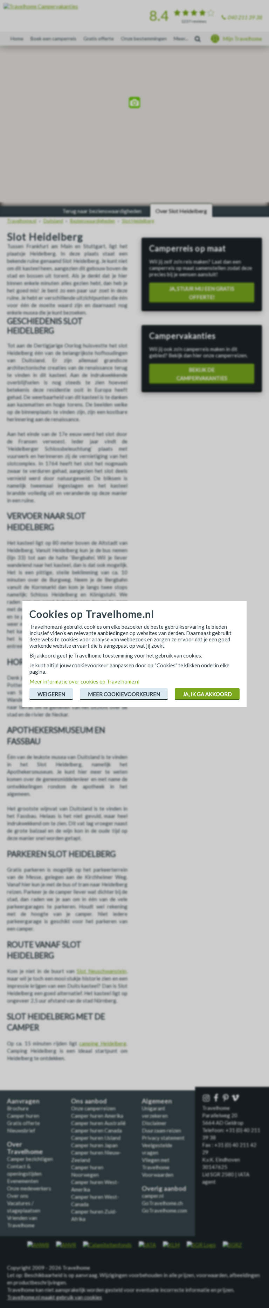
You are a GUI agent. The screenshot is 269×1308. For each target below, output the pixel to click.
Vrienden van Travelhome (22, 1221)
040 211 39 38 (244, 17)
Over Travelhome (25, 1148)
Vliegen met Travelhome (156, 1163)
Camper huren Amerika (97, 1115)
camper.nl (153, 1196)
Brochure (18, 1108)
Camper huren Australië (98, 1123)
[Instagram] (207, 1098)
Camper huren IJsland (95, 1138)
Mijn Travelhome (242, 38)
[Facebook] (217, 1098)
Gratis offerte (98, 38)
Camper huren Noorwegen (87, 1171)
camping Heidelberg (102, 1043)
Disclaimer (154, 1123)
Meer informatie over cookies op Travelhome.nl (84, 681)
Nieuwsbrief (21, 1130)
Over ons (17, 1196)
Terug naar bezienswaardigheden (102, 210)
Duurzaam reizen (161, 1130)
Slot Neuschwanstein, (102, 971)
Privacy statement (163, 1138)
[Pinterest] (226, 1098)
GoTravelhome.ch (162, 1203)
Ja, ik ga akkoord (207, 694)
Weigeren (51, 694)
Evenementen (23, 1181)
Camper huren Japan (94, 1145)
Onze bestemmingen (144, 38)
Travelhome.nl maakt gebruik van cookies (54, 1297)
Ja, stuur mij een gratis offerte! (201, 292)
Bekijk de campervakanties (202, 373)
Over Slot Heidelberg (181, 210)
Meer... (181, 38)
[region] (134, 103)
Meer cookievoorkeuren (124, 694)
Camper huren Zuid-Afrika (94, 1215)
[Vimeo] (236, 1098)
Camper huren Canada (96, 1130)
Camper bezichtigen (30, 1159)
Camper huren (23, 1115)
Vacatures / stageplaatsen (23, 1207)
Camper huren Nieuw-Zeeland (96, 1156)
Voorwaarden (157, 1174)
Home (17, 38)
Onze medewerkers (29, 1188)
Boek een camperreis (53, 38)
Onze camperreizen (93, 1108)
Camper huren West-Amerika (95, 1186)
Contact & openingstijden (24, 1170)
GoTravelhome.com (164, 1210)
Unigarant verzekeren (155, 1112)
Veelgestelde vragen (157, 1149)
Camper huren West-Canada (95, 1200)
